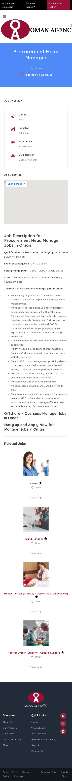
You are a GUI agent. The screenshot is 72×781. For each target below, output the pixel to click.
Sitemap (18, 776)
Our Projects (10, 728)
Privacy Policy (10, 772)
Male (21, 119)
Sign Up (35, 745)
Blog (5, 745)
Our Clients (9, 733)
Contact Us (37, 751)
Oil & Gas (24, 133)
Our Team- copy (12, 739)
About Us (8, 722)
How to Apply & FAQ (43, 739)
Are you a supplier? (30, 5)
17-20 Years (25, 146)
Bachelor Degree (28, 159)
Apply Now (38, 424)
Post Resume (38, 733)
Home (34, 722)
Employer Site (48, 772)
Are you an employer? (8, 5)
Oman (38, 68)
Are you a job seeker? (55, 5)
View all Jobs (38, 728)
